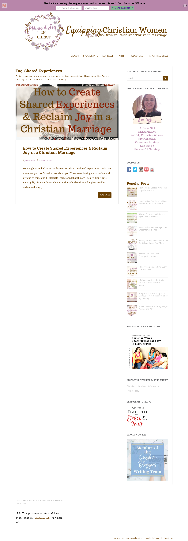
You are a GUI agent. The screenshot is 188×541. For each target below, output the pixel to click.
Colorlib (150, 538)
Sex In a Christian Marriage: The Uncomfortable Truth (153, 228)
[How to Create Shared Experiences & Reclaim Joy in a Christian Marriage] (67, 112)
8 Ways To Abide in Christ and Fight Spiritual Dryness (152, 215)
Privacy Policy (133, 390)
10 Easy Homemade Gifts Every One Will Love (153, 268)
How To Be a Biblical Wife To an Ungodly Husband (153, 189)
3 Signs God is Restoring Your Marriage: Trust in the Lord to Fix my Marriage (153, 295)
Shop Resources (158, 55)
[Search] (165, 78)
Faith (121, 55)
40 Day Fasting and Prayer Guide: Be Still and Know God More (153, 241)
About (75, 55)
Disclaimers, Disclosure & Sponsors (143, 386)
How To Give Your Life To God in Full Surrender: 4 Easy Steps (153, 202)
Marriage (107, 55)
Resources (136, 55)
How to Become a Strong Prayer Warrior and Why (153, 307)
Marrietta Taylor (45, 160)
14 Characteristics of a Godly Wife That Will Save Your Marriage (151, 282)
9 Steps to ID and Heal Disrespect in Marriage (149, 254)
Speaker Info (90, 55)
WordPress (168, 538)
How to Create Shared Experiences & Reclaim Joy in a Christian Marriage (65, 150)
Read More (105, 195)
